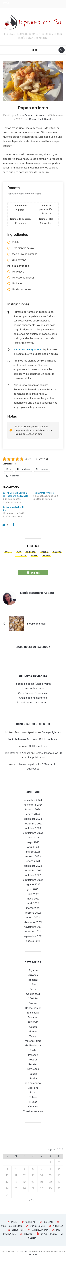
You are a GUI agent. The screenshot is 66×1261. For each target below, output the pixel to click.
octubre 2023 (33, 828)
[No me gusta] (13, 524)
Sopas (33, 1092)
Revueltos (33, 1068)
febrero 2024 (33, 809)
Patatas (46, 555)
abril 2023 (33, 847)
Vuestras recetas (33, 1111)
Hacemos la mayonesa (27, 349)
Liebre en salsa (36, 623)
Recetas (48, 119)
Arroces (33, 975)
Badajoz (33, 979)
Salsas (33, 1073)
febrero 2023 (33, 856)
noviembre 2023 (33, 823)
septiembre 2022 (33, 879)
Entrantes (33, 1017)
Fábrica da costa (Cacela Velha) (33, 683)
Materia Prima (33, 1040)
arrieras (30, 552)
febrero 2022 (33, 912)
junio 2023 (33, 837)
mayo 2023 (33, 842)
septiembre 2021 (33, 936)
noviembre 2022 (33, 870)
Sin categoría (33, 1083)
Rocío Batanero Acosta (30, 115)
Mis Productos (33, 1045)
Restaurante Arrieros (43, 492)
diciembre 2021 (33, 922)
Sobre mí (33, 1087)
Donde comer (33, 1008)
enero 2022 (33, 917)
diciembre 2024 (33, 800)
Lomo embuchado (33, 688)
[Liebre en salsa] (16, 623)
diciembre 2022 (33, 865)
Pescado (33, 1054)
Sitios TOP (17, 1229)
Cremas (33, 1003)
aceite (8, 552)
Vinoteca (33, 1106)
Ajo (19, 552)
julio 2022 (33, 889)
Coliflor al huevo (48, 739)
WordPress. (25, 1252)
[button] (33, 50)
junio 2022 (33, 893)
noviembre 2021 (33, 926)
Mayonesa (21, 555)
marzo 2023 (33, 851)
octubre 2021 (33, 931)
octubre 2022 (33, 875)
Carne (33, 989)
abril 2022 (33, 903)
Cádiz (33, 984)
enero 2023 (33, 861)
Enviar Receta (49, 1233)
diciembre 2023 (33, 818)
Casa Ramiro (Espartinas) (33, 693)
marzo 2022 (33, 907)
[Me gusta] (4, 524)
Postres (33, 1059)
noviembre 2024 (33, 804)
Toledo (33, 1097)
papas (34, 555)
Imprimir (35, 573)
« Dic (31, 1200)
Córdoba (33, 998)
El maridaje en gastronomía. (33, 702)
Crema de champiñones (33, 697)
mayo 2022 (33, 898)
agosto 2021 (33, 940)
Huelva (33, 1031)
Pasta (33, 1050)
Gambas (57, 552)
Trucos (33, 1101)
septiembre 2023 (33, 832)
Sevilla (33, 1078)
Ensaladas (33, 1012)
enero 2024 (33, 814)
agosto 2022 (33, 884)
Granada (33, 1021)
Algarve (33, 970)
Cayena (44, 552)
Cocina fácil (36, 119)
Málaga (33, 1036)
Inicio (14, 1221)
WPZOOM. (33, 1255)
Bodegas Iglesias (51, 732)
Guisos (33, 1026)
